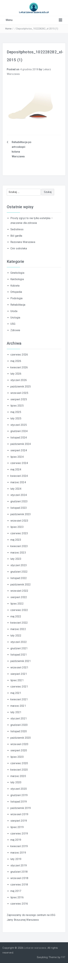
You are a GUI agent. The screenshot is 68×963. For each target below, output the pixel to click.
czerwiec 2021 (19, 686)
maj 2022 (15, 616)
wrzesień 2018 (19, 878)
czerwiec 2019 (19, 833)
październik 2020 (20, 737)
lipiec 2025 (17, 405)
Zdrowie (15, 330)
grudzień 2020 (19, 724)
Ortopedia (16, 291)
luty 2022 (15, 635)
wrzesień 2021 (19, 667)
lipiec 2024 (17, 456)
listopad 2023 (18, 507)
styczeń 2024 (18, 495)
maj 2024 (15, 469)
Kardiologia (17, 279)
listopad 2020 (18, 731)
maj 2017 (15, 891)
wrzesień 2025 (19, 393)
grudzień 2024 (19, 431)
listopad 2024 (18, 437)
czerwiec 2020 (19, 763)
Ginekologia (17, 272)
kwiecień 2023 (19, 546)
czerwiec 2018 (19, 884)
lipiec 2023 (17, 526)
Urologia (15, 317)
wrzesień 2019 (19, 814)
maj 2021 (15, 693)
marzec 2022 (18, 629)
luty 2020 (15, 782)
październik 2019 (20, 808)
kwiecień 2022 (19, 622)
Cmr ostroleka (18, 248)
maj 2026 (15, 361)
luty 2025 (15, 418)
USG (12, 323)
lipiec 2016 (17, 897)
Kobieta (14, 285)
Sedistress (17, 229)
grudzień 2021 (19, 648)
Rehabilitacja (17, 304)
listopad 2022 (18, 578)
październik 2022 (20, 584)
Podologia (16, 298)
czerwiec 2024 (19, 463)
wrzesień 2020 (19, 744)
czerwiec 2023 (19, 533)
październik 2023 (20, 514)
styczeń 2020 (18, 788)
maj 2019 (15, 839)
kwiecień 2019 (19, 846)
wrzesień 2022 (19, 590)
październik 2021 (20, 661)
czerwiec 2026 (19, 354)
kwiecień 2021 (19, 699)
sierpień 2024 (18, 450)
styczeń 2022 (18, 642)
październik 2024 (20, 444)
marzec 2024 (18, 482)
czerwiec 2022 (19, 610)
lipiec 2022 (17, 603)
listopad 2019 (18, 801)
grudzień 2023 (19, 501)
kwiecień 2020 (19, 769)
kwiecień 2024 (19, 475)
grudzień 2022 (19, 571)
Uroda (13, 311)
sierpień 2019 (18, 820)
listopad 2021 (18, 654)
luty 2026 (15, 373)
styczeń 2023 (18, 565)
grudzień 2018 (19, 871)
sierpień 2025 (18, 399)
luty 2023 (15, 558)
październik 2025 (20, 386)
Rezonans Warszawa (22, 242)
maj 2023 (15, 539)
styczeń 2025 (18, 424)
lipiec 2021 (17, 680)
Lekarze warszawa (35, 947)
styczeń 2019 (18, 865)
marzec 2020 (18, 776)
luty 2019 (15, 859)
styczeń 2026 (18, 380)
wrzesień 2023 (19, 520)
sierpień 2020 (18, 750)
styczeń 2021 (18, 718)
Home (8, 28)
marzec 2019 (18, 852)
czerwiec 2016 (19, 903)
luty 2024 (15, 488)
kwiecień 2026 (19, 367)
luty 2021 (15, 712)
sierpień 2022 (18, 597)
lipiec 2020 (17, 756)
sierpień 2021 (18, 673)
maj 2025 (15, 412)
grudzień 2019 (19, 795)
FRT (63, 957)
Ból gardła (16, 235)
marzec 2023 (18, 552)
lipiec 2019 (17, 827)
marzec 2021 (18, 705)
